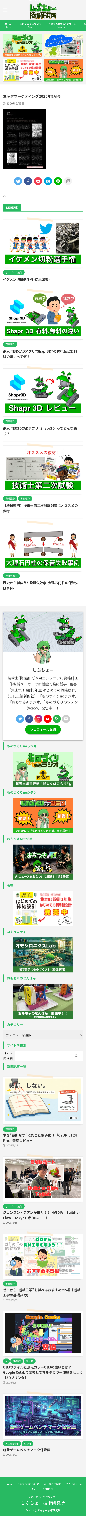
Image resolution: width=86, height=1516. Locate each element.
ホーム (8, 25)
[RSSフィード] (57, 719)
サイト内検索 (8, 1056)
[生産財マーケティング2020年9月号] (48, 181)
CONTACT (48, 1489)
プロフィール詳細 (43, 729)
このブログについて (30, 25)
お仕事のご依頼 (52, 1484)
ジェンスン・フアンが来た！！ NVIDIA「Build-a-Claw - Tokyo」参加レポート (41, 1215)
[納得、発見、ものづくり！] (43, 19)
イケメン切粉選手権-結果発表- (26, 279)
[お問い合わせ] (66, 719)
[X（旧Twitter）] (20, 719)
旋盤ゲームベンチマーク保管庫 (26, 1449)
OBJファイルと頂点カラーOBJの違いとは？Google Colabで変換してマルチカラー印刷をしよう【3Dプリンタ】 (43, 1372)
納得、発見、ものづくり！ (43, 1496)
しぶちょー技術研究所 (43, 1502)
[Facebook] (29, 719)
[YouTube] (48, 719)
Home (9, 1484)
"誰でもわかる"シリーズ (62, 25)
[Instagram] (38, 719)
